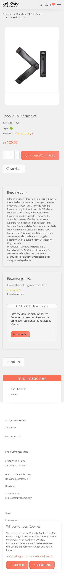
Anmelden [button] (21, 334)
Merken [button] (16, 169)
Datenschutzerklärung (40, 556)
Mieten (14, 394)
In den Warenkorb (42, 155)
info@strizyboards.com (20, 497)
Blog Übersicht (18, 388)
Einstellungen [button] (16, 556)
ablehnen (19, 564)
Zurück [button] (15, 362)
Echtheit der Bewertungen (33, 306)
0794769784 (14, 493)
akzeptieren (43, 564)
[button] (40, 4)
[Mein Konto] (46, 4)
